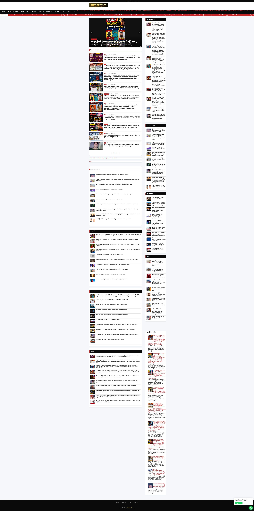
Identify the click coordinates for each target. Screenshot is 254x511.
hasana (145, 10)
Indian (166, 10)
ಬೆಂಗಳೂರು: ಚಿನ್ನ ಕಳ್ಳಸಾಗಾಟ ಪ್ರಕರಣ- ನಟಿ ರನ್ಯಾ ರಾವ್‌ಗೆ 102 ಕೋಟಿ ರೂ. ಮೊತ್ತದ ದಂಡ (158, 294)
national (225, 10)
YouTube (137, 1)
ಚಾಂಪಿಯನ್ (15, 11)
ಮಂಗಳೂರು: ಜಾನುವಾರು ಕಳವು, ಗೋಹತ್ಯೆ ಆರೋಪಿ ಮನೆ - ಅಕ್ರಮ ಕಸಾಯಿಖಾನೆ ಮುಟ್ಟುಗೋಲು (115, 194)
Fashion (111, 10)
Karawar (185, 10)
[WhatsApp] (251, 508)
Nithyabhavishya (236, 10)
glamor (128, 10)
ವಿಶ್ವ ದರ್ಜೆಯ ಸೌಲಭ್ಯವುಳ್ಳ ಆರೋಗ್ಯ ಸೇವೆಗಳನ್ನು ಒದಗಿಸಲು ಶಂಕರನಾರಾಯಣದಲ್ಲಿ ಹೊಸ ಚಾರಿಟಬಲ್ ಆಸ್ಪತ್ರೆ (117, 334)
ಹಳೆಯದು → (115, 153)
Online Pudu (129, 507)
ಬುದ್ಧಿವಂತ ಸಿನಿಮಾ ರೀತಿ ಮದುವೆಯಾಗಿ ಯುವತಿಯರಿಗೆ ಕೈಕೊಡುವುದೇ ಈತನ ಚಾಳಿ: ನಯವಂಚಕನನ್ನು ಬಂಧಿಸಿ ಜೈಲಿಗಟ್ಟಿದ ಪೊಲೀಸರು (158, 311)
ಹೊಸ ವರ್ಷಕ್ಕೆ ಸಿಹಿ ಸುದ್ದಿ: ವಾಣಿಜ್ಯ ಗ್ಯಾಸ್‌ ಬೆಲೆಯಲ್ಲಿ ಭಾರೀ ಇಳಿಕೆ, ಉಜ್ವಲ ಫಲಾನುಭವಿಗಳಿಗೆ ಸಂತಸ (158, 234)
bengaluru (97, 10)
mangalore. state (198, 10)
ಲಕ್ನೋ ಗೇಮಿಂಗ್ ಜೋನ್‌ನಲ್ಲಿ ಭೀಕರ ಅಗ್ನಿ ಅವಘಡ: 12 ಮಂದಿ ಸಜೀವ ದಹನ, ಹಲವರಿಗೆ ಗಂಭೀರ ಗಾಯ (116, 386)
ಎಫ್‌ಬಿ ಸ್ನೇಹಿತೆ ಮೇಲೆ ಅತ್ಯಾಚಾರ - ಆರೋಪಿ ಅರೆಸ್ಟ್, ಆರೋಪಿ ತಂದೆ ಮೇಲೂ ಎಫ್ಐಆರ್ (113, 219)
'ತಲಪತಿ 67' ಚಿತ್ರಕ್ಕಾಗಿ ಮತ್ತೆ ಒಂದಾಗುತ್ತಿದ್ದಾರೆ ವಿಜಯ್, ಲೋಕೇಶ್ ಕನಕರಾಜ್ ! (111, 274)
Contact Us (97, 158)
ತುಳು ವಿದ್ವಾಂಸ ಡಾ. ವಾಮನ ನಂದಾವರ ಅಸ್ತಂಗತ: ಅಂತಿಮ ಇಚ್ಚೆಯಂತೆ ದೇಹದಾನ (112, 314)
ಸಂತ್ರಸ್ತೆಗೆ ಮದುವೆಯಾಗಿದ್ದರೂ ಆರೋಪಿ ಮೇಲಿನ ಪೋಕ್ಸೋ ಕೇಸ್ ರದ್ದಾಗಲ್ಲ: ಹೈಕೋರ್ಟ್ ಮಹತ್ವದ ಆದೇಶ (158, 110)
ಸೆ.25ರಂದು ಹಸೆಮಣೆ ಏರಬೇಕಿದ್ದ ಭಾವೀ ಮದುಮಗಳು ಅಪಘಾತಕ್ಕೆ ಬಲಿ (158, 289)
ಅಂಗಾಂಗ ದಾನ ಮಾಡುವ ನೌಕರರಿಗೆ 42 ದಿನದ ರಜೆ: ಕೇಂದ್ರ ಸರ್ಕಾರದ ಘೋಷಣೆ (111, 309)
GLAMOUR (41, 11)
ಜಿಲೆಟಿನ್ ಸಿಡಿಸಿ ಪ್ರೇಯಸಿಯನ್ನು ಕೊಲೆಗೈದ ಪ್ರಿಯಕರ (158, 317)
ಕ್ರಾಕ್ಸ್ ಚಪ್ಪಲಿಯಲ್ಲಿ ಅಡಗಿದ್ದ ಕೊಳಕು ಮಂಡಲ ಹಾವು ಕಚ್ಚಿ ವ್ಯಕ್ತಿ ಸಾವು (109, 199)
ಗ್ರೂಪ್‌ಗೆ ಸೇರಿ (238, 503)
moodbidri (216, 10)
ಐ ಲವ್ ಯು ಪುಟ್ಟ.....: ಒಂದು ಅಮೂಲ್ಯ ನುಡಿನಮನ (158, 198)
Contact (130, 502)
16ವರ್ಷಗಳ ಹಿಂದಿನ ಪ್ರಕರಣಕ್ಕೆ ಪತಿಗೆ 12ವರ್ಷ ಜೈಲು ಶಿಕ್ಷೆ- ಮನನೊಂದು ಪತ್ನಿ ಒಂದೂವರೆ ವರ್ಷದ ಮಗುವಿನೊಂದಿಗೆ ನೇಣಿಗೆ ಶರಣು (158, 137)
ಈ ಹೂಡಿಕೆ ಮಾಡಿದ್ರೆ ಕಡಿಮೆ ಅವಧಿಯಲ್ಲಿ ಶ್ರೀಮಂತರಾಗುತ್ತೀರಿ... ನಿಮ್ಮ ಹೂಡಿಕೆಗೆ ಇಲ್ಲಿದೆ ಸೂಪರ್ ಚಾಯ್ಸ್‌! (158, 223)
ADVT (78, 10)
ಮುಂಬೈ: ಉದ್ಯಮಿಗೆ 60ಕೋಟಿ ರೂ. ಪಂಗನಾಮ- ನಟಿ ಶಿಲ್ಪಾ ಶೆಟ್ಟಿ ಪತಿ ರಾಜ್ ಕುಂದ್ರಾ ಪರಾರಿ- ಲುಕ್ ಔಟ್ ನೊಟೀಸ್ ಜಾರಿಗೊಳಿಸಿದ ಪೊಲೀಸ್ (158, 180)
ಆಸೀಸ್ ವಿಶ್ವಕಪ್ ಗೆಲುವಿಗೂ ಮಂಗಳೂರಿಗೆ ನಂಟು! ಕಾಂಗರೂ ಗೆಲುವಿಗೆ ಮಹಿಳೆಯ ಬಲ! (158, 245)
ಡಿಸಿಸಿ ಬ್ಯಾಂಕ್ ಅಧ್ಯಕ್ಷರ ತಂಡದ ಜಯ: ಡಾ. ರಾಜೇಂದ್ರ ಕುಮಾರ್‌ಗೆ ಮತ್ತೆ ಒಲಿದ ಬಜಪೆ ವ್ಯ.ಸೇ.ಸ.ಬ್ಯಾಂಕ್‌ (115, 329)
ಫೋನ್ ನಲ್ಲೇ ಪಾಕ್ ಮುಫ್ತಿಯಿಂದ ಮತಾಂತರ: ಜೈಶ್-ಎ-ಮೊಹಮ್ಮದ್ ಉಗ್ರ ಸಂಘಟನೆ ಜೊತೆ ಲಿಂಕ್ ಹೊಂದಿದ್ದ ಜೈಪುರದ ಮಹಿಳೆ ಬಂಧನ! (121, 145)
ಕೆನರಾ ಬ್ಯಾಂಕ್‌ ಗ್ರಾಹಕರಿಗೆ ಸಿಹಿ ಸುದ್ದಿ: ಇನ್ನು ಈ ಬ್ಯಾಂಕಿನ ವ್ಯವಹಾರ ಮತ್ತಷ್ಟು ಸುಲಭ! (159, 239)
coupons (107, 10)
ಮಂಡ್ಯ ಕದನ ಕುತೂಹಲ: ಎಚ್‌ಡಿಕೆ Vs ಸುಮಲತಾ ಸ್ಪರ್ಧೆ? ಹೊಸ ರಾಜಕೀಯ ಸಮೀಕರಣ (158, 229)
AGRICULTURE (84, 10)
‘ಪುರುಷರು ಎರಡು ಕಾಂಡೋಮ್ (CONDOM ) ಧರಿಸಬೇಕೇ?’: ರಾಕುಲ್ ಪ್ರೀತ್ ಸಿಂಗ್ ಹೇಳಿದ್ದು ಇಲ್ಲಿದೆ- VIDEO (117, 259)
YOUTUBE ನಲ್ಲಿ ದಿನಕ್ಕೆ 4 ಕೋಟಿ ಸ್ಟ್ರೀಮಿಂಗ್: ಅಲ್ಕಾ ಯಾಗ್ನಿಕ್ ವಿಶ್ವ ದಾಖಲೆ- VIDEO (111, 279)
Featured (115, 10)
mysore (221, 10)
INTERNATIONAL (175, 10)
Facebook (130, 1)
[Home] (97, 5)
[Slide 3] (138, 46)
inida (169, 10)
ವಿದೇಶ (28, 11)
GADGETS (34, 11)
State (246, 10)
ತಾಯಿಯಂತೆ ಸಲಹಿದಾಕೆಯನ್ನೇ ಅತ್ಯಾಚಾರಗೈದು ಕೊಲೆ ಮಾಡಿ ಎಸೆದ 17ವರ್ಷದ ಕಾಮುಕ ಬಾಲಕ (158, 276)
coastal (102, 10)
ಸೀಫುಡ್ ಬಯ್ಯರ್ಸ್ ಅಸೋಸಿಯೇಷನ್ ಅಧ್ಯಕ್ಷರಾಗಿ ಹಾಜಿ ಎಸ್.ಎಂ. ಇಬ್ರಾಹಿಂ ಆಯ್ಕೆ (112, 300)
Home (3, 11)
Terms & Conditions (112, 158)
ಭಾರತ (9, 11)
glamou (132, 10)
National (229, 10)
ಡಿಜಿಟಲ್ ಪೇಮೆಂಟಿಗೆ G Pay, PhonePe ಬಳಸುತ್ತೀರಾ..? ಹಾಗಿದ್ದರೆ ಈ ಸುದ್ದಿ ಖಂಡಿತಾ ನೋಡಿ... (157, 216)
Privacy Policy (103, 158)
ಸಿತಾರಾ (22, 11)
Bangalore (92, 10)
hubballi (149, 10)
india (153, 10)
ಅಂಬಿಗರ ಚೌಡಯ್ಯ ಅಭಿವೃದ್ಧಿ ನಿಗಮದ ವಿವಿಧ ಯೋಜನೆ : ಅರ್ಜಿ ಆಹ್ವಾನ (110, 339)
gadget (119, 10)
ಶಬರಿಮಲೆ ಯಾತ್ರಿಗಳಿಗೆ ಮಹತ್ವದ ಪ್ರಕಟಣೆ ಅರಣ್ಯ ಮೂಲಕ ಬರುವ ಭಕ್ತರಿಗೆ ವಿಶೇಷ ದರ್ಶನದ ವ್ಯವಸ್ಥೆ (158, 204)
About (117, 502)
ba (88, 10)
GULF (141, 10)
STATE (63, 11)
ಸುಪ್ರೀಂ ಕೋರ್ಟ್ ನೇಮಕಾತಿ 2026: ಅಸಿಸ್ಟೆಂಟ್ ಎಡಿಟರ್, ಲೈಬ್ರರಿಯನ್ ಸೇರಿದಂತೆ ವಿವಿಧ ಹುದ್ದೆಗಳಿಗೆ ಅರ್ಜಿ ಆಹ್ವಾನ (158, 270)
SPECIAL (57, 11)
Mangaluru (206, 10)
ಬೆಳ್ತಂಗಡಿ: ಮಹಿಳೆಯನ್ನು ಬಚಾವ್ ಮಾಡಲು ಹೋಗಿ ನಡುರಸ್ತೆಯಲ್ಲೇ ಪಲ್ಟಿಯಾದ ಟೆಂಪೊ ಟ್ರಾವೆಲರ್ (114, 184)
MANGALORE (49, 11)
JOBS (181, 10)
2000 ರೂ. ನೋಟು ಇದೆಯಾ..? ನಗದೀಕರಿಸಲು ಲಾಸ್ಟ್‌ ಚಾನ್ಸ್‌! (158, 249)
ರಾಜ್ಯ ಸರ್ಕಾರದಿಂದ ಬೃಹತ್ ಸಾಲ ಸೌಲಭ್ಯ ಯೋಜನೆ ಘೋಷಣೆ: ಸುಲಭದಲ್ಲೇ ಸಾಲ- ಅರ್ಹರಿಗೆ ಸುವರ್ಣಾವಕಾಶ (158, 209)
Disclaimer (135, 502)
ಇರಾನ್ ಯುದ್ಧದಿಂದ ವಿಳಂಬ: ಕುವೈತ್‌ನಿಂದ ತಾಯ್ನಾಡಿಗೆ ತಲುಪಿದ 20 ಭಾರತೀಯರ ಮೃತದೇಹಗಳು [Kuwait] (116, 204)
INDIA (156, 10)
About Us (91, 158)
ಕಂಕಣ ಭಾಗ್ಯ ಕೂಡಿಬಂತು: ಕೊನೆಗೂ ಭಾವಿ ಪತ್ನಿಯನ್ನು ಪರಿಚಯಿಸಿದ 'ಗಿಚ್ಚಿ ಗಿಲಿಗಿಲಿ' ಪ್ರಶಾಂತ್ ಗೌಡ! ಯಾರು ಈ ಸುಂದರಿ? (157, 263)
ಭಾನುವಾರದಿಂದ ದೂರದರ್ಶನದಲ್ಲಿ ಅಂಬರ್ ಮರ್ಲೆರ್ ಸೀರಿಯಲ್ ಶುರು (109, 254)
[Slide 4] (139, 46)
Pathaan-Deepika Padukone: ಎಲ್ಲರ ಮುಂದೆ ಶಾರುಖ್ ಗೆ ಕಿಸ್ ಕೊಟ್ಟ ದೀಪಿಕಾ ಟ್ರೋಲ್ (113, 264)
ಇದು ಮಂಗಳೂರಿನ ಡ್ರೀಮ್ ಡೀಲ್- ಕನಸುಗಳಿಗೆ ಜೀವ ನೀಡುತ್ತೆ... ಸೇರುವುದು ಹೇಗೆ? (112, 305)
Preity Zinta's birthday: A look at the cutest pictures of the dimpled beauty (112, 269)
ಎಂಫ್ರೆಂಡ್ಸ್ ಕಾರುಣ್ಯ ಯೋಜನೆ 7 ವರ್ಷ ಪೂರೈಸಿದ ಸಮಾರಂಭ (107, 319)
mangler (211, 10)
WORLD (69, 11)
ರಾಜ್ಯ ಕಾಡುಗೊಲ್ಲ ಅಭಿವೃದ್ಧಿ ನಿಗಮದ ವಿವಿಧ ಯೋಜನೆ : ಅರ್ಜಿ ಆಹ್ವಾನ (109, 189)
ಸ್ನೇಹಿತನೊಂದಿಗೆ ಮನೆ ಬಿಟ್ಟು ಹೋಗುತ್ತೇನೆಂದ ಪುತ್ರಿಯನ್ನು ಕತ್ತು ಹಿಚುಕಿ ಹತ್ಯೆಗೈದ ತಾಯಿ (112, 174)
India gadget (161, 10)
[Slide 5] (140, 46)
